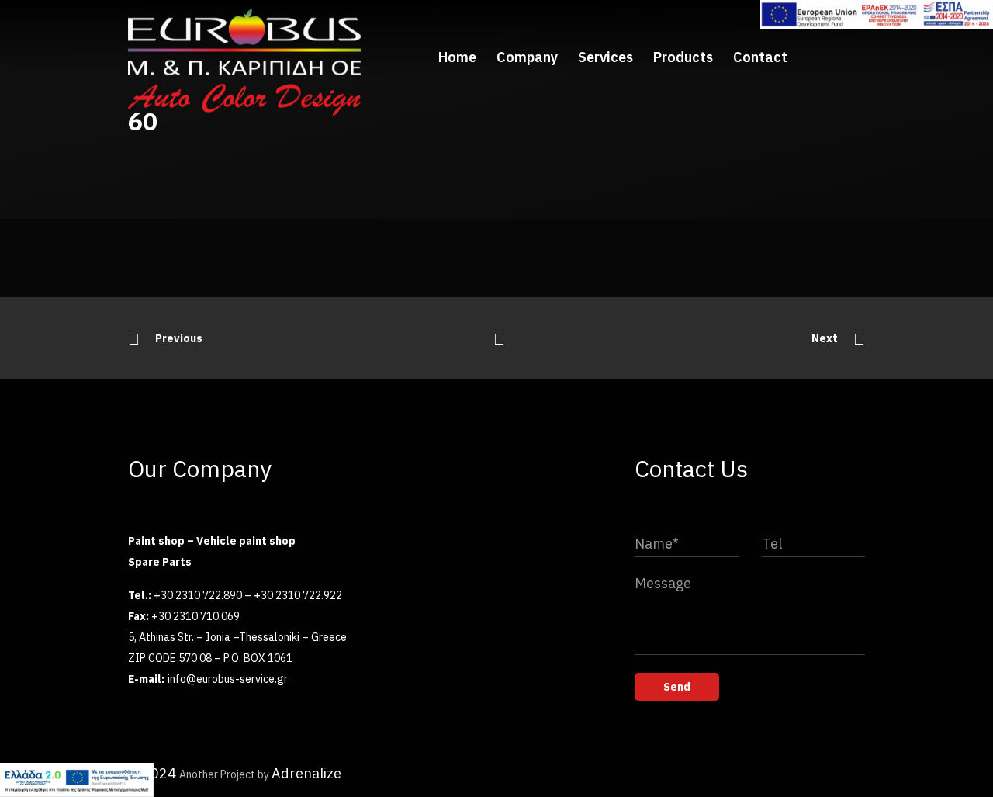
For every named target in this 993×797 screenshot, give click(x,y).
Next (824, 338)
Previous (178, 338)
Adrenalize (306, 773)
